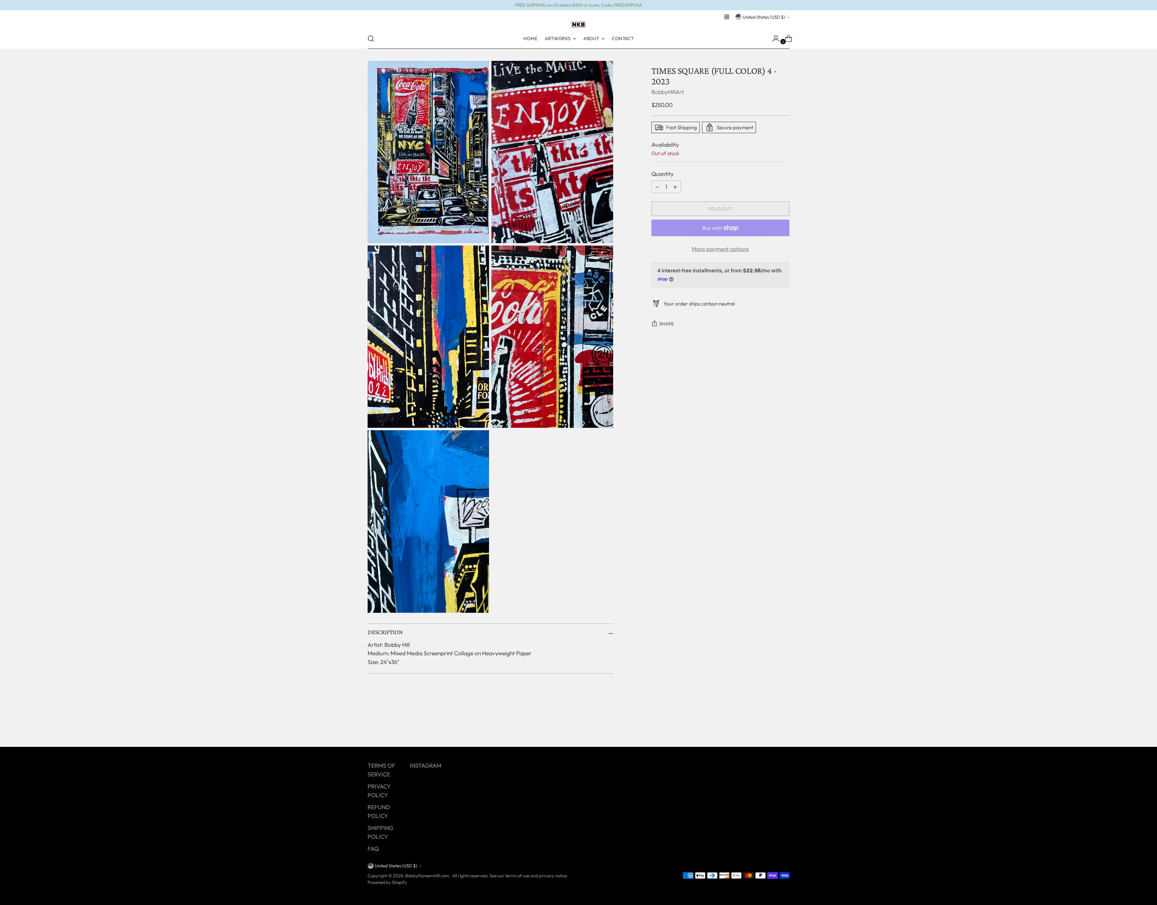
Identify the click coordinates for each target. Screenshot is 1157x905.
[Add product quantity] (657, 187)
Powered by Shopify (387, 882)
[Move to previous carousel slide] (770, 726)
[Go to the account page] (773, 39)
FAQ (373, 848)
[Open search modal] (371, 39)
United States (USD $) (764, 17)
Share (666, 324)
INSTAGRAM (425, 765)
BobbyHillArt (667, 92)
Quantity (662, 173)
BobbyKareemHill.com (427, 875)
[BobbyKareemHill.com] (578, 24)
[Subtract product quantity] (675, 187)
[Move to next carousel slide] (784, 726)
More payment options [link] (720, 248)
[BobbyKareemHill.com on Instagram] (726, 17)
